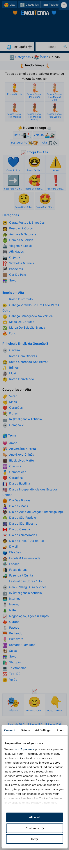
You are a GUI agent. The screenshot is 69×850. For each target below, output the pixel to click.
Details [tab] (25, 730)
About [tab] (60, 730)
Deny (34, 839)
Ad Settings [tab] (42, 730)
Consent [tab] (9, 730)
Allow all (34, 817)
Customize (32, 828)
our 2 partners (24, 749)
